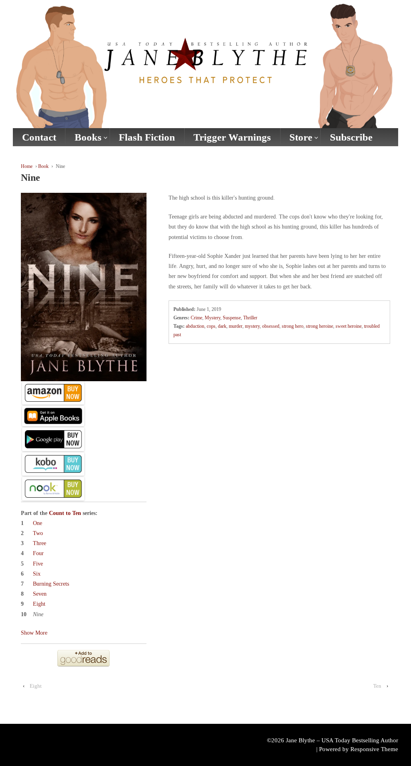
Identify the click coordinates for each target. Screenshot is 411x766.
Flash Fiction (147, 137)
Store (300, 137)
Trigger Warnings (232, 137)
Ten (377, 686)
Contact (39, 137)
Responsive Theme (374, 749)
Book (43, 166)
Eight (36, 686)
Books (88, 137)
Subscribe (351, 137)
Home (27, 166)
